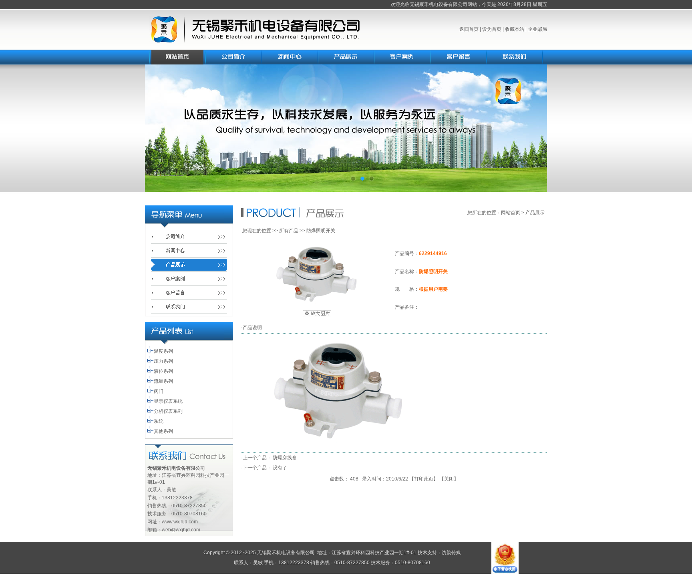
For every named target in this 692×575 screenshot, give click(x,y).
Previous (159, 128)
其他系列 (163, 431)
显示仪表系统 (168, 401)
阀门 (158, 391)
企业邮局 (537, 29)
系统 (158, 421)
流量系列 (163, 381)
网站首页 (510, 212)
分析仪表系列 (168, 411)
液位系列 (163, 371)
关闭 (449, 479)
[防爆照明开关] (317, 303)
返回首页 (469, 29)
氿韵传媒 (451, 552)
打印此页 (423, 479)
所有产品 (288, 230)
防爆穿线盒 (285, 457)
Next (533, 128)
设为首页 (491, 29)
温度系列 (163, 351)
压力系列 (163, 361)
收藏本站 (514, 29)
